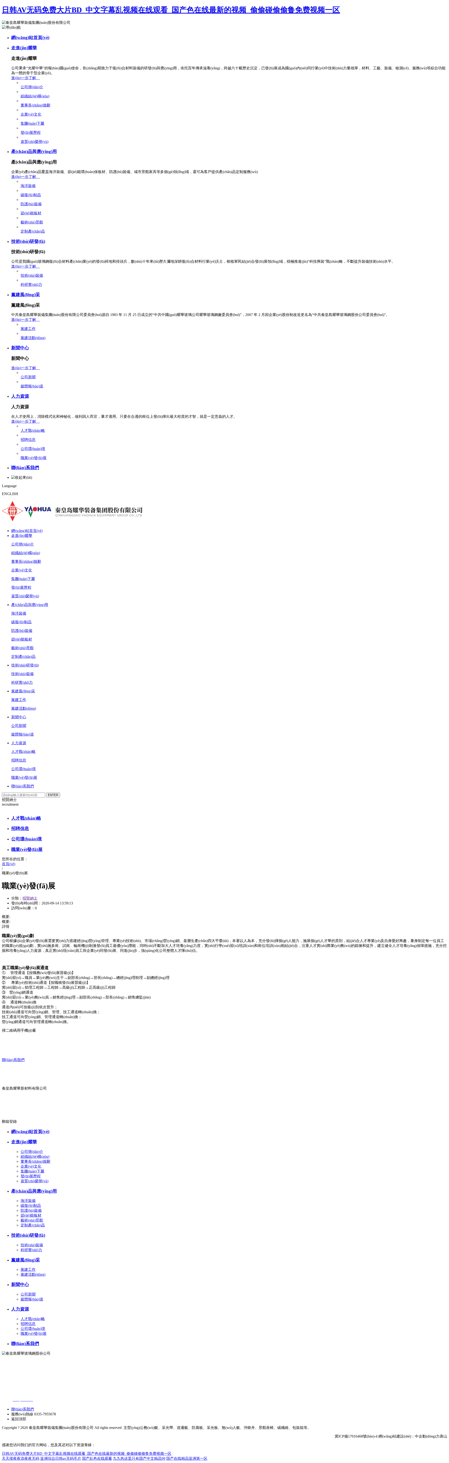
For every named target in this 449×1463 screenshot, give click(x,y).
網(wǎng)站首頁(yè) (30, 37)
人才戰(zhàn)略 (33, 430)
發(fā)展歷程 (31, 133)
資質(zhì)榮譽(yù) (34, 142)
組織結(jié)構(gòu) (35, 96)
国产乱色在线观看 (97, 1458)
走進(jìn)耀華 (24, 47)
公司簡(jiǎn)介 (32, 87)
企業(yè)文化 (31, 114)
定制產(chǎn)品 (33, 231)
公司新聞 (28, 377)
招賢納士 (29, 898)
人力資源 (20, 396)
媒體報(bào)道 (32, 386)
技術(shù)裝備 (32, 275)
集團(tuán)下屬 (32, 123)
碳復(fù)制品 (31, 195)
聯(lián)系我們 (25, 467)
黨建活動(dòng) (33, 338)
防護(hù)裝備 (31, 204)
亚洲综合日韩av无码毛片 (60, 1458)
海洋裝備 (28, 186)
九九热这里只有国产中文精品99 (139, 1458)
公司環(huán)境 (33, 449)
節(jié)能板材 (31, 213)
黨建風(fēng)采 (25, 294)
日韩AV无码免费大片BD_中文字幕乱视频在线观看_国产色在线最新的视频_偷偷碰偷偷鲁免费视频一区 (171, 10)
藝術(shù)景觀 (32, 222)
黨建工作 (28, 329)
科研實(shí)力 (31, 285)
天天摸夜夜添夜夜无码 (20, 1458)
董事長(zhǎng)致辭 (36, 105)
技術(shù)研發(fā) (28, 241)
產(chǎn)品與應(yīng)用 (34, 151)
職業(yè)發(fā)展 (34, 458)
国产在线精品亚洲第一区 (186, 1458)
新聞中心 (20, 347)
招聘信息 (28, 440)
